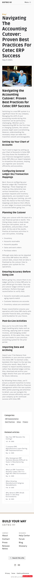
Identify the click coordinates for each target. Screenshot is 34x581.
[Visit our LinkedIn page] (15, 565)
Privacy (7, 573)
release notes (6, 547)
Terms (13, 573)
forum (22, 539)
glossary (23, 546)
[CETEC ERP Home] (7, 2)
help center (24, 535)
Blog (4, 14)
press (4, 542)
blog (21, 542)
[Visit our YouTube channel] (19, 565)
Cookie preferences (23, 573)
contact (6, 539)
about (5, 535)
